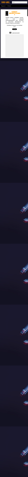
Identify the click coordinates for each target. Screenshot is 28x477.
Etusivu (9, 6)
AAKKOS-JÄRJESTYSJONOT (14, 13)
